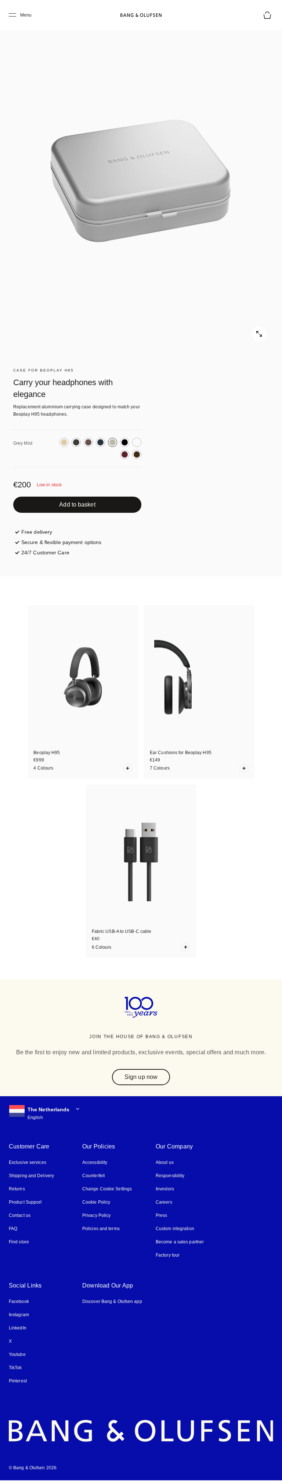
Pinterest (18, 1381)
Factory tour (168, 1255)
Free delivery (36, 532)
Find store (19, 1241)
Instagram (19, 1314)
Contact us (19, 1215)
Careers (164, 1202)
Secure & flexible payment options (61, 542)
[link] (77, 505)
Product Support (25, 1202)
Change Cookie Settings (107, 1188)
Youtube (17, 1354)
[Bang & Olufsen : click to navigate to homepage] (141, 15)
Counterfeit (93, 1175)
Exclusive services (27, 1162)
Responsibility (170, 1175)
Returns (17, 1188)
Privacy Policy (96, 1215)
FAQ (13, 1228)
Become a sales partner (180, 1241)
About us (165, 1162)
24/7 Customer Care (45, 552)
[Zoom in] (141, 181)
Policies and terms (101, 1228)
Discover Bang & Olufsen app (112, 1301)
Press (161, 1215)
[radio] (64, 442)
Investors (165, 1188)
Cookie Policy (96, 1202)
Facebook (19, 1301)
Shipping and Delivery (31, 1175)
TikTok (15, 1367)
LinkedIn (17, 1328)
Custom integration (175, 1228)
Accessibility (94, 1162)
